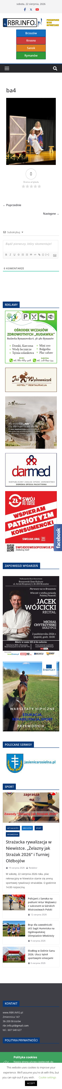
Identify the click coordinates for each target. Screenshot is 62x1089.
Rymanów (31, 55)
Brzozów (31, 33)
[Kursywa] (10, 255)
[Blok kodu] (35, 255)
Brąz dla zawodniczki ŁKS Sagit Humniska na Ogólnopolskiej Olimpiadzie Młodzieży (41, 930)
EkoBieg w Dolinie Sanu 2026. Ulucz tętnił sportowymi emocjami (41, 954)
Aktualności (13, 828)
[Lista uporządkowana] (22, 255)
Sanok (31, 48)
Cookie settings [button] (47, 1077)
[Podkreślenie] (14, 255)
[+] (47, 254)
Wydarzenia (12, 834)
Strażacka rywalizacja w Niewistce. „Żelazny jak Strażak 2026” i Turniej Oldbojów (28, 851)
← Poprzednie (12, 205)
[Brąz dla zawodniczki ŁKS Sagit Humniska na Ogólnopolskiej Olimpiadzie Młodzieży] (14, 933)
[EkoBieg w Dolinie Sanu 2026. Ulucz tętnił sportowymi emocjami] (14, 957)
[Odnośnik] (39, 255)
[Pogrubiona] (6, 255)
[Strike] (18, 255)
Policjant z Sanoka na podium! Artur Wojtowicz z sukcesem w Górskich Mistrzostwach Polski (42, 904)
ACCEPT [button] (31, 1083)
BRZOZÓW (27, 828)
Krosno (31, 40)
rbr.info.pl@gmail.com (16, 1025)
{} (43, 254)
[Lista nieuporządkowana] (27, 255)
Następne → (51, 214)
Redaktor (33, 867)
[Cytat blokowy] (31, 255)
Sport (38, 828)
